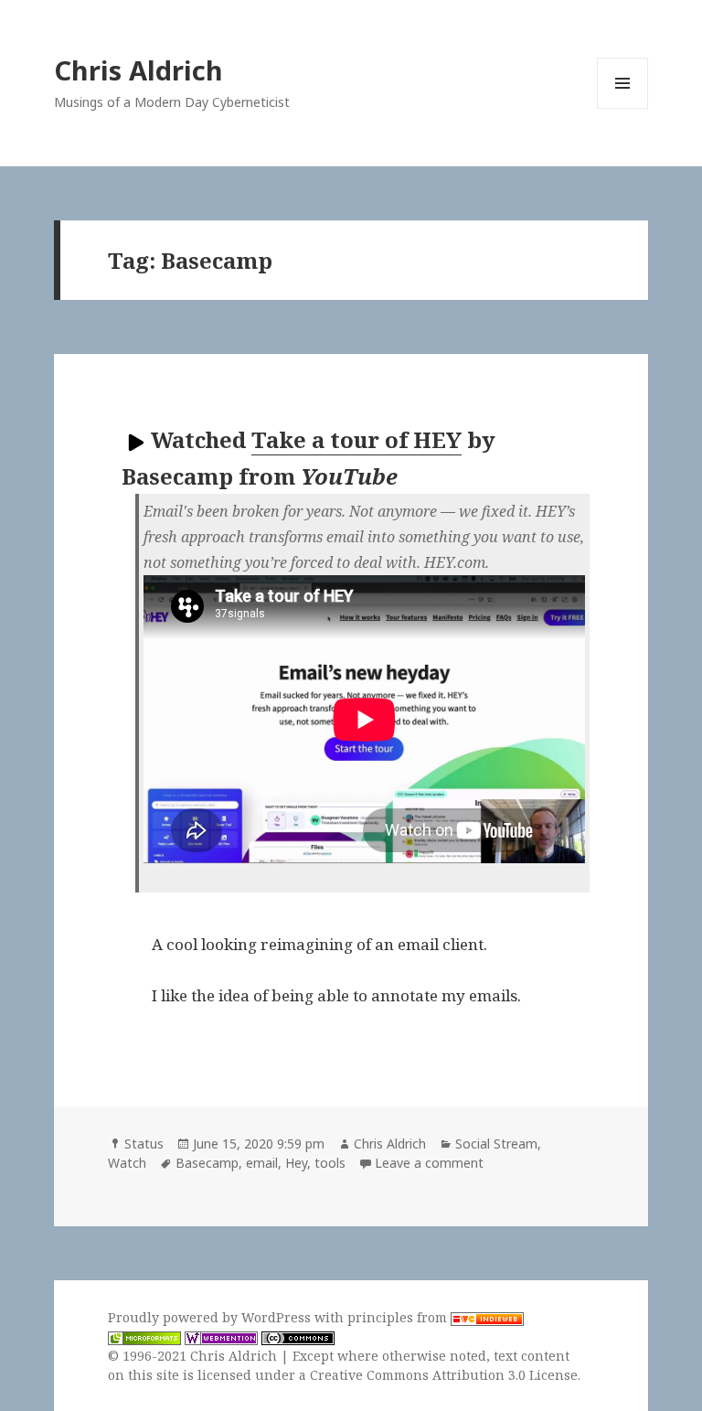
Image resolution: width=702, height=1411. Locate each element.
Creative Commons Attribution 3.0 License (444, 1375)
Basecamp (207, 1162)
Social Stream (496, 1143)
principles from (399, 1317)
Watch (127, 1162)
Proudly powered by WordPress (211, 1317)
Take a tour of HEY (356, 439)
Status (144, 1143)
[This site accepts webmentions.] (221, 1337)
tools (330, 1162)
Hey (296, 1162)
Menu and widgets (623, 108)
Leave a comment (429, 1162)
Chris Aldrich (138, 70)
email (262, 1162)
